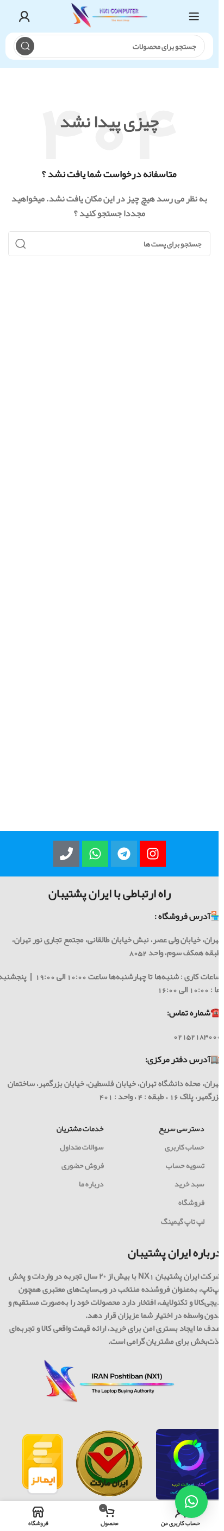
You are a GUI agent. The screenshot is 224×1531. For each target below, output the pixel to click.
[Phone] (66, 854)
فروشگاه (191, 1202)
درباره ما (91, 1183)
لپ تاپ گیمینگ (182, 1221)
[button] (191, 1501)
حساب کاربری (184, 1146)
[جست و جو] (25, 46)
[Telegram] (124, 854)
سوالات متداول (82, 1146)
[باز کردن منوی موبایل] (194, 16)
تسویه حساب (185, 1165)
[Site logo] (109, 19)
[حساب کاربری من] (24, 16)
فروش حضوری (82, 1165)
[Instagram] (153, 854)
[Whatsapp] (95, 854)
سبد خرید (189, 1183)
